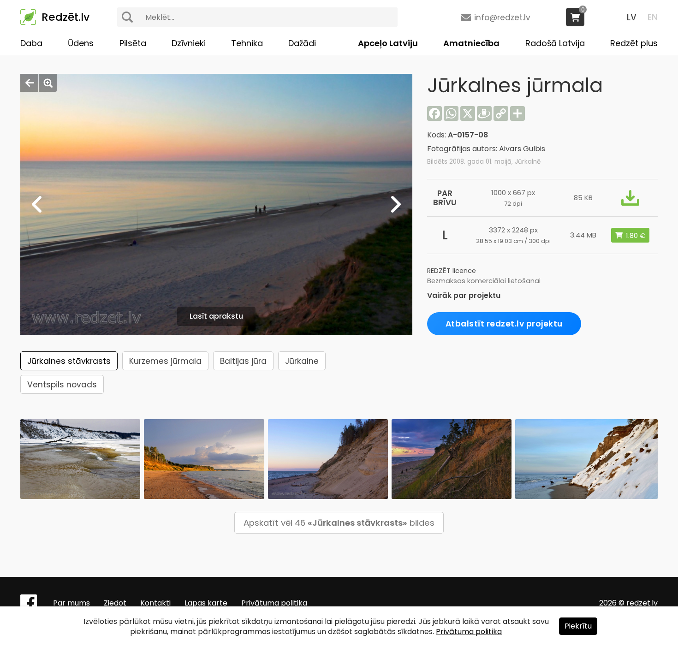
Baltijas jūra (243, 361)
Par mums (71, 603)
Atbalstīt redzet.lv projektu (504, 323)
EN (653, 17)
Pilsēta (132, 43)
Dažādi (302, 43)
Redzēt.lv (65, 17)
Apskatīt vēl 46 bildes (339, 522)
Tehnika (247, 43)
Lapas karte (205, 603)
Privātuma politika (274, 603)
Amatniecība (471, 43)
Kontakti (155, 603)
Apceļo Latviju (388, 43)
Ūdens (81, 43)
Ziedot (115, 603)
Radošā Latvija (555, 43)
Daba (31, 43)
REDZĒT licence (451, 270)
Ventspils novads (62, 384)
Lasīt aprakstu (216, 316)
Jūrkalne (302, 361)
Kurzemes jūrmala (165, 361)
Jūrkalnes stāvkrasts (69, 361)
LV (631, 17)
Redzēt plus (634, 43)
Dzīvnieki (189, 43)
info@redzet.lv (502, 17)
